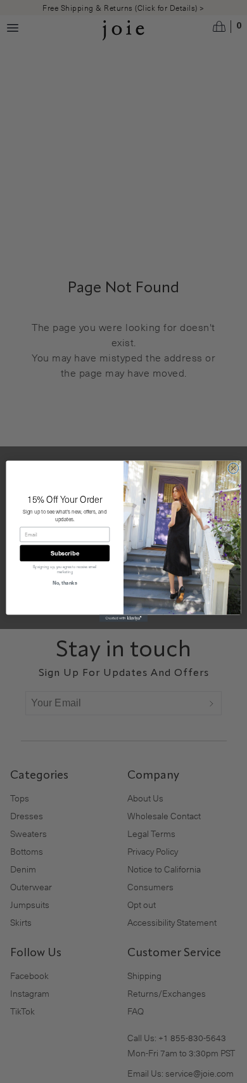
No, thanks (65, 583)
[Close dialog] (233, 468)
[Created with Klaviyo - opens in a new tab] (123, 618)
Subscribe (65, 553)
